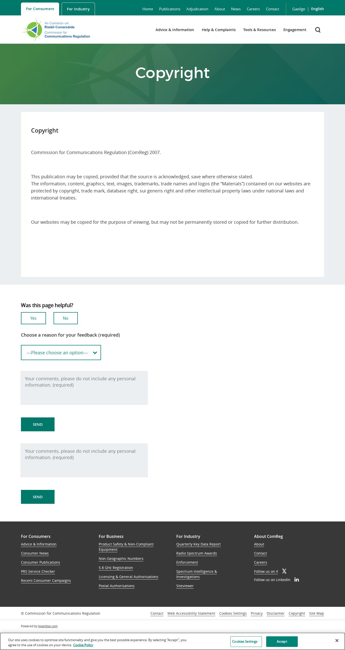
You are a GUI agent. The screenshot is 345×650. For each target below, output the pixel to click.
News (236, 8)
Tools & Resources (259, 29)
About (219, 8)
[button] (318, 29)
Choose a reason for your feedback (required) (70, 335)
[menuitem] (40, 9)
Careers (253, 8)
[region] (172, 641)
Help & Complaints (219, 29)
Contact (272, 8)
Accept (282, 641)
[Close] (336, 640)
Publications (169, 8)
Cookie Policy (83, 644)
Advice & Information (175, 29)
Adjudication (197, 8)
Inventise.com (48, 626)
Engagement (294, 29)
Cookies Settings (233, 613)
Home (147, 8)
